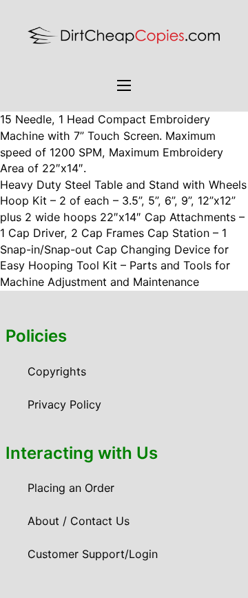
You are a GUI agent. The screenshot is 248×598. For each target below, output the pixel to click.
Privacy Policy (64, 404)
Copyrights (57, 371)
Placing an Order (71, 488)
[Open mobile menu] (124, 85)
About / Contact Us (79, 521)
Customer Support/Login (93, 554)
